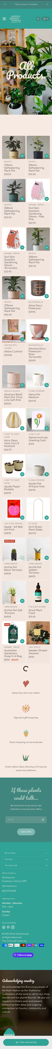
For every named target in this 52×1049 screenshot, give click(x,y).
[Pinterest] (8, 927)
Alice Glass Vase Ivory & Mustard (11, 443)
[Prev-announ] (4, 4)
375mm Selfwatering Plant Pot (12, 308)
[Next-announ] (47, 4)
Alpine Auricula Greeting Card (38, 439)
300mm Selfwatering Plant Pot (36, 260)
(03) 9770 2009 (9, 891)
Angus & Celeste (12, 391)
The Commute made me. (14, 941)
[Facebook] (3, 927)
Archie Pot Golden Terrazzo (35, 570)
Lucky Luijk (34, 434)
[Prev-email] (43, 819)
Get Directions (9, 886)
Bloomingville (36, 302)
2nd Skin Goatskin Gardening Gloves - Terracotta (10, 262)
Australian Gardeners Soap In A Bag (13, 653)
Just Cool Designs (13, 523)
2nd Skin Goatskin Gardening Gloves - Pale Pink (36, 214)
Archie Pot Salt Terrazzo (13, 611)
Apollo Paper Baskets (12, 488)
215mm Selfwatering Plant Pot (36, 168)
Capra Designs (10, 564)
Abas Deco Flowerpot (35, 307)
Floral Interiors (36, 391)
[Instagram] (12, 927)
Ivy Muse (33, 523)
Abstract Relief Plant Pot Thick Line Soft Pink (13, 397)
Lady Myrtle (34, 647)
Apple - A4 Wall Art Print (13, 528)
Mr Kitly (8, 162)
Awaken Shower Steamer (38, 652)
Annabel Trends (36, 205)
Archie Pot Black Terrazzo (13, 568)
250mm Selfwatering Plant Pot (12, 211)
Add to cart (47, 199)
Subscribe (26, 832)
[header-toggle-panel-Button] (4, 19)
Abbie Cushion (13, 351)
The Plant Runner (37, 607)
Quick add (22, 156)
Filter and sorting (28, 1042)
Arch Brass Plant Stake (35, 528)
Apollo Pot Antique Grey (37, 485)
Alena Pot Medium (34, 396)
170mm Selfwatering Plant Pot (12, 168)
